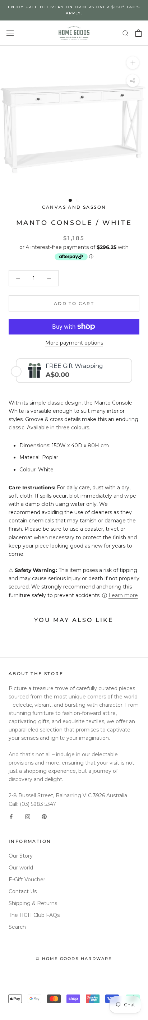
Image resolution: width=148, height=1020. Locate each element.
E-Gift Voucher (27, 879)
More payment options (74, 343)
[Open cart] (138, 33)
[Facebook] (11, 816)
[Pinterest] (44, 816)
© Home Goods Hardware (74, 958)
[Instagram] (27, 816)
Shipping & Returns (33, 903)
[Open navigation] (10, 33)
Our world (21, 867)
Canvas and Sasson (74, 207)
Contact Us (23, 891)
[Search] (125, 33)
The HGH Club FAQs (34, 915)
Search (17, 927)
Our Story (21, 856)
